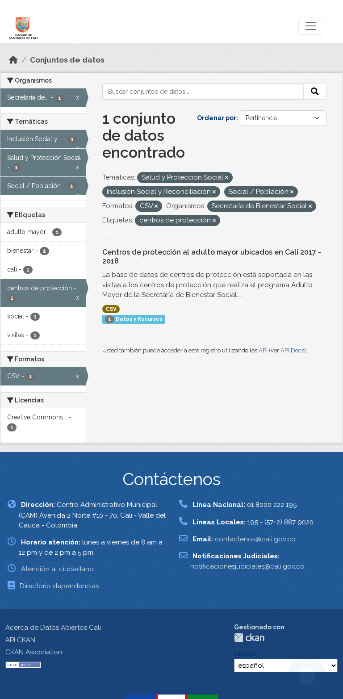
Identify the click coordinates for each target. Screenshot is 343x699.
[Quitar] (226, 178)
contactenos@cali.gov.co (255, 539)
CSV (111, 309)
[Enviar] (314, 92)
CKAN (249, 637)
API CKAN (20, 640)
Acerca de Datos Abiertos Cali (53, 628)
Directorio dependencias (59, 586)
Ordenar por (216, 117)
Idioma (245, 653)
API (263, 350)
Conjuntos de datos (67, 59)
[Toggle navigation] (310, 26)
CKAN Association (33, 652)
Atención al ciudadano (57, 569)
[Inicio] (13, 59)
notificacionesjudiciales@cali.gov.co (247, 566)
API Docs (292, 350)
